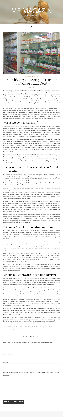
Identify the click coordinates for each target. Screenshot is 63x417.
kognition (34, 326)
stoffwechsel (29, 329)
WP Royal (14, 414)
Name (5, 346)
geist (21, 326)
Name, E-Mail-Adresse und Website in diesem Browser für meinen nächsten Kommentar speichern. (31, 372)
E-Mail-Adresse (8, 354)
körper (40, 326)
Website (5, 362)
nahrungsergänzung (9, 329)
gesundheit (27, 326)
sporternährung (20, 329)
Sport (36, 76)
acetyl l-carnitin (7, 326)
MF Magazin (31, 10)
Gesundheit (29, 76)
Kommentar (6, 375)
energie (15, 326)
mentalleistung (48, 326)
